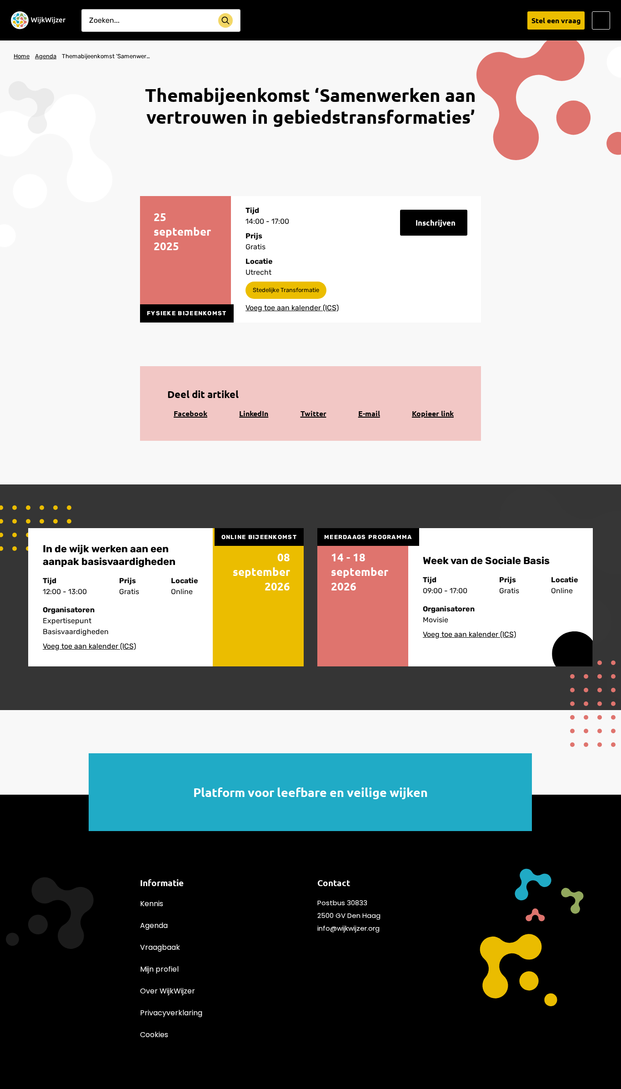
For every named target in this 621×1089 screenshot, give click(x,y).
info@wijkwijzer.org (348, 928)
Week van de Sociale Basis (486, 561)
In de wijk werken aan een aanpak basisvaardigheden (109, 555)
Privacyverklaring (171, 1013)
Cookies (154, 1034)
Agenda (154, 925)
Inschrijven (436, 222)
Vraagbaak (160, 947)
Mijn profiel (159, 969)
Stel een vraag (556, 20)
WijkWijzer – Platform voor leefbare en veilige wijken (38, 20)
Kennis (151, 903)
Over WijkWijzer (167, 991)
